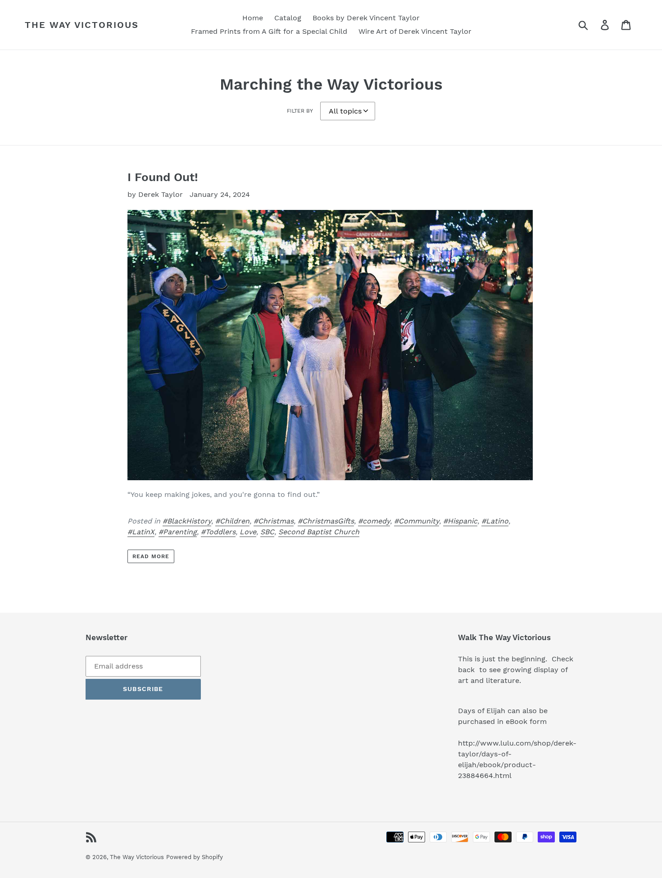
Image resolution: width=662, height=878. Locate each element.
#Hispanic (460, 521)
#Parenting (178, 532)
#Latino (494, 521)
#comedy (374, 521)
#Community (416, 521)
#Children (232, 521)
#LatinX (140, 532)
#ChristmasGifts (326, 521)
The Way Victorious (82, 24)
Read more (150, 556)
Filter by (300, 111)
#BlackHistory (187, 521)
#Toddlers (218, 532)
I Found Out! (162, 177)
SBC (267, 532)
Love (248, 532)
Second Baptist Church (318, 532)
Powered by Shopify (194, 857)
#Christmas (274, 521)
